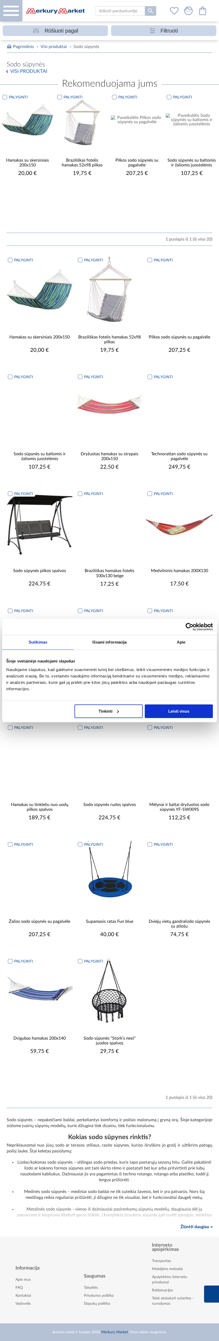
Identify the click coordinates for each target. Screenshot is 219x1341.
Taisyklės (91, 1288)
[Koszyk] (202, 11)
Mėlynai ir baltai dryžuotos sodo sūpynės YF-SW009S (179, 807)
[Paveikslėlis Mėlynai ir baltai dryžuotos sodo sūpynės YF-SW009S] (179, 757)
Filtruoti (169, 31)
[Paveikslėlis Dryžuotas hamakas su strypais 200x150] (110, 406)
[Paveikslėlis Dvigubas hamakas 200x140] (40, 991)
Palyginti (18, 97)
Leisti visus (178, 711)
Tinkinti (105, 711)
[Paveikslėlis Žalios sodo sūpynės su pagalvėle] (40, 874)
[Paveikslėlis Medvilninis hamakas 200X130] (179, 523)
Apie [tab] (181, 642)
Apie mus (23, 1280)
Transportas (161, 1261)
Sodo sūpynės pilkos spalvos (39, 571)
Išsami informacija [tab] (109, 642)
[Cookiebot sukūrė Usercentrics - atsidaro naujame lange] (189, 627)
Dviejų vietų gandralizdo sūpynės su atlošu (179, 923)
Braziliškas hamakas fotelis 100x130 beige (109, 573)
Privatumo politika (99, 1296)
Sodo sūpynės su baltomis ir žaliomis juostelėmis (191, 162)
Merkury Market (114, 1332)
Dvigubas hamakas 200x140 (39, 1038)
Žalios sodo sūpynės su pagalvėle (39, 921)
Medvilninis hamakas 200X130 (179, 571)
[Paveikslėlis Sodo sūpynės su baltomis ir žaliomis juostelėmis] (192, 120)
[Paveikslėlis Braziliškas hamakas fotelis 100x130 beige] (110, 523)
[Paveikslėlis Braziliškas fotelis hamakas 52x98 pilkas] (82, 120)
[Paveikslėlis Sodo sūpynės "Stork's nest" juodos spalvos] (110, 991)
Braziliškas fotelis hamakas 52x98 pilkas (82, 162)
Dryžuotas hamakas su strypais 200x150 (109, 456)
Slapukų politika (97, 1304)
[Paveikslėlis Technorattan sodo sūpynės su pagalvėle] (179, 406)
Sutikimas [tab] (38, 642)
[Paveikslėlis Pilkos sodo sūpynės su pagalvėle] (137, 120)
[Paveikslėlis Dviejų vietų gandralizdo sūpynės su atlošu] (179, 874)
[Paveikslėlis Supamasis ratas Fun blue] (110, 874)
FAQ (19, 1288)
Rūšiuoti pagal (61, 31)
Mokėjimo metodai (167, 1269)
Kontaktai (23, 1296)
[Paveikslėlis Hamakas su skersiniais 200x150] (27, 120)
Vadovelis (23, 1304)
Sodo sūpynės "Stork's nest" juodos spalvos (110, 1040)
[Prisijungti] (188, 11)
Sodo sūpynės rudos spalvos (109, 805)
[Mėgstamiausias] (174, 11)
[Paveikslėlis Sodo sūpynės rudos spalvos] (110, 757)
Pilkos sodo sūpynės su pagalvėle (136, 162)
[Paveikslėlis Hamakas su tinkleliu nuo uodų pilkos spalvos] (40, 757)
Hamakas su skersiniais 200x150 (27, 162)
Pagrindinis (23, 47)
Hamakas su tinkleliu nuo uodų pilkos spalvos (39, 807)
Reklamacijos (162, 1290)
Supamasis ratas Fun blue (109, 921)
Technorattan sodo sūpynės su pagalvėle (179, 456)
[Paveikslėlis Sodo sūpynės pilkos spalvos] (40, 523)
